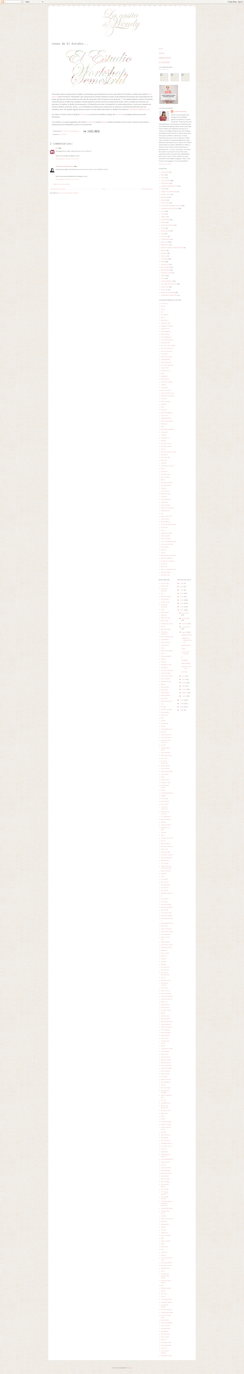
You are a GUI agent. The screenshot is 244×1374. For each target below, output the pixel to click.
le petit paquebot (167, 793)
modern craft (165, 782)
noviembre (186, 618)
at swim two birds (167, 838)
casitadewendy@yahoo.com (139, 109)
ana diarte (164, 890)
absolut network (166, 483)
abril (183, 686)
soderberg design (167, 1312)
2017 (182, 590)
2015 (182, 597)
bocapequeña (166, 934)
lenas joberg (165, 1030)
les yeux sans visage (168, 345)
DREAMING (165, 197)
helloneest (164, 690)
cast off (163, 961)
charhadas (164, 502)
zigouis (163, 684)
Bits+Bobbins (165, 522)
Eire (57, 148)
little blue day (165, 618)
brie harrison (165, 967)
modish (163, 1132)
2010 (182, 700)
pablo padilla (165, 695)
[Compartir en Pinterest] (98, 131)
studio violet (165, 1074)
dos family (164, 863)
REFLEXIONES (165, 270)
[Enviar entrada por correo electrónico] (84, 131)
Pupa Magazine (166, 337)
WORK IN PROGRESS (168, 292)
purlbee (163, 822)
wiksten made (166, 572)
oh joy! (163, 1165)
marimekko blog (166, 1208)
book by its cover (167, 945)
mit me (163, 1085)
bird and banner (166, 701)
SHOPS (163, 276)
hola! (163, 373)
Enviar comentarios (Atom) (68, 193)
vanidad (163, 435)
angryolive (164, 1152)
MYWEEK (164, 253)
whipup (163, 1255)
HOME (163, 222)
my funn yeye (165, 1057)
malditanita (165, 639)
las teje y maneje (167, 670)
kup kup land (165, 1179)
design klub (165, 1224)
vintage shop (165, 1268)
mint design (165, 1051)
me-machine (165, 477)
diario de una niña (167, 508)
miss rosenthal (166, 1065)
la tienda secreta (167, 855)
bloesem (164, 424)
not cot (163, 1100)
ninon (163, 648)
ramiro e (164, 1340)
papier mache (166, 819)
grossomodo (165, 1019)
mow (162, 609)
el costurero (165, 491)
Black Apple (165, 801)
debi (162, 1238)
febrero (185, 693)
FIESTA (163, 214)
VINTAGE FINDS (186, 635)
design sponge (166, 1288)
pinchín (163, 745)
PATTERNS (164, 259)
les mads (164, 564)
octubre (185, 623)
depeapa (164, 950)
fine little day (165, 457)
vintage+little (165, 359)
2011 (182, 610)
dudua (163, 1291)
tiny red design (166, 993)
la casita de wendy (179, 111)
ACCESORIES (165, 172)
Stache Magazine (167, 413)
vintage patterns (166, 1143)
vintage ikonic (166, 1103)
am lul (163, 530)
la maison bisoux (167, 348)
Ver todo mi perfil (165, 164)
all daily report (166, 596)
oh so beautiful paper (168, 541)
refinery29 (164, 455)
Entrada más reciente (58, 189)
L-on (162, 704)
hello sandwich (166, 656)
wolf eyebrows (166, 362)
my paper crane (166, 1265)
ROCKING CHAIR (166, 273)
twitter (104, 122)
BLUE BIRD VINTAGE (167, 429)
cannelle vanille (166, 1068)
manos (163, 977)
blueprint (164, 1221)
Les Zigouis (165, 315)
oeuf (162, 876)
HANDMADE (165, 220)
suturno (163, 662)
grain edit (164, 1113)
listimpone (164, 1054)
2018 (182, 586)
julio (183, 676)
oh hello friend (166, 737)
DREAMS (164, 200)
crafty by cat (165, 602)
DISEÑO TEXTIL (166, 194)
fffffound (164, 566)
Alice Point (164, 804)
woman (163, 550)
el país (163, 449)
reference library (166, 1027)
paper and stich (166, 516)
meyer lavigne (166, 673)
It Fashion (164, 303)
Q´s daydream (166, 816)
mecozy (163, 1230)
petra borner (165, 1162)
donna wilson (165, 1071)
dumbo (163, 659)
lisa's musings (166, 1235)
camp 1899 (165, 368)
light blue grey (166, 629)
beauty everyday (166, 907)
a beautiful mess (167, 729)
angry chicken (165, 1241)
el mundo (164, 527)
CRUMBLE (184, 660)
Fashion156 (165, 329)
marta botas (165, 1007)
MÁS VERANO (186, 663)
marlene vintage (166, 915)
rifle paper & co (166, 755)
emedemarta (165, 885)
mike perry (164, 926)
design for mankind (167, 561)
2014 (182, 600)
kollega (163, 964)
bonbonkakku (166, 1170)
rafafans (164, 874)
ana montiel (165, 768)
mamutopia (165, 693)
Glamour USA (165, 323)
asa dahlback (165, 1082)
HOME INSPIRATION (167, 225)
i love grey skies (166, 1299)
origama (164, 488)
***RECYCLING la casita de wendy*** (166, 1203)
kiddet (163, 1013)
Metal (163, 306)
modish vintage (166, 709)
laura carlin (165, 586)
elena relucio (165, 1135)
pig (162, 513)
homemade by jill (167, 637)
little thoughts (166, 1033)
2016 (182, 593)
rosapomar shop (167, 1048)
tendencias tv (165, 371)
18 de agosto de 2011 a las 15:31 (67, 159)
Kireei (163, 317)
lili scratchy (165, 899)
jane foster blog (166, 676)
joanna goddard (166, 1263)
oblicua (163, 832)
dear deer (164, 698)
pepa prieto (165, 1005)
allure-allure (165, 519)
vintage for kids (166, 665)
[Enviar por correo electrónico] (89, 131)
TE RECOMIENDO (166, 281)
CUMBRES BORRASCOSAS (169, 186)
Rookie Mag (165, 334)
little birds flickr (166, 1173)
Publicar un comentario (61, 184)
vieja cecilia (165, 780)
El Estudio (83, 115)
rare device (165, 887)
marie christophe (167, 1219)
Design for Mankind (167, 396)
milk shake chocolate (168, 555)
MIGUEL (163, 250)
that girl (163, 441)
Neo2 (163, 407)
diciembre (185, 613)
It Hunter (164, 399)
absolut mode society (168, 452)
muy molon (165, 583)
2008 (182, 707)
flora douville (165, 852)
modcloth (164, 432)
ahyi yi (163, 1119)
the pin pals (165, 599)
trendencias (165, 438)
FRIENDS (163, 217)
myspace (164, 1348)
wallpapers (165, 1331)
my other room (166, 1146)
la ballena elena (166, 947)
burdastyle (164, 1138)
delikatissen (165, 860)
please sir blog (166, 1124)
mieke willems (166, 1024)
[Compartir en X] (93, 131)
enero (184, 696)
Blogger (129, 1368)
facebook (90, 122)
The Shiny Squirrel (167, 340)
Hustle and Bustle (167, 421)
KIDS (162, 234)
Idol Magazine (166, 331)
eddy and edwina (167, 996)
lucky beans (165, 1176)
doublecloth (165, 510)
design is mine (166, 1110)
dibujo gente (165, 766)
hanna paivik (165, 942)
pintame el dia (166, 1079)
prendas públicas (167, 558)
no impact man (166, 913)
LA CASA (184, 672)
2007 (182, 710)
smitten (163, 385)
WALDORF (164, 290)
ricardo (163, 721)
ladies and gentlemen (168, 569)
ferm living (164, 621)
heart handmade (167, 771)
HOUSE (163, 228)
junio (184, 679)
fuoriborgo (164, 798)
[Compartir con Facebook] (96, 131)
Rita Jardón (119, 115)
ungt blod (164, 667)
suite (162, 835)
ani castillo (165, 1189)
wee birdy (164, 988)
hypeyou (164, 410)
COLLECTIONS (165, 180)
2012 (182, 607)
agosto (184, 632)
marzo (184, 689)
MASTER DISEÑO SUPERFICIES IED (172, 248)
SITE (161, 49)
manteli (163, 1216)
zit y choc (164, 758)
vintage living (165, 1328)
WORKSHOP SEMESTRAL (169, 295)
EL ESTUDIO (63, 134)
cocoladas (164, 723)
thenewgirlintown (167, 923)
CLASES (163, 178)
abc (162, 312)
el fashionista (165, 474)
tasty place (165, 774)
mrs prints (164, 387)
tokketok (164, 615)
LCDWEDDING (165, 239)
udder (163, 1244)
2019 (182, 583)
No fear (163, 732)
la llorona (164, 236)
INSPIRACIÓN (165, 231)
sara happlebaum (167, 1159)
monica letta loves (167, 393)
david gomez (165, 1035)
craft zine (164, 1252)
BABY (163, 175)
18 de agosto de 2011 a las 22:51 (67, 179)
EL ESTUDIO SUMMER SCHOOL (171, 206)
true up (163, 841)
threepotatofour (166, 1021)
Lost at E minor (166, 443)
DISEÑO (163, 189)
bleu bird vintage (166, 651)
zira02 (163, 1046)
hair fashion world (167, 466)
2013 (182, 603)
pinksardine (165, 612)
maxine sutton (166, 825)
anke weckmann (166, 858)
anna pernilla (165, 752)
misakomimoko (166, 1122)
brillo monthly (166, 538)
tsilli (162, 718)
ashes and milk (166, 929)
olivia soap (165, 1038)
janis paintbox (166, 871)
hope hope (165, 547)
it (161, 896)
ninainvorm (165, 970)
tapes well (164, 910)
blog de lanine (166, 1063)
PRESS (163, 262)
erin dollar (164, 879)
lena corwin (165, 1337)
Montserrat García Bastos (65, 166)
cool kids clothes (167, 382)
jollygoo (164, 796)
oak (162, 593)
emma (163, 790)
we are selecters (166, 351)
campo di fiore (166, 735)
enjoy (183, 648)
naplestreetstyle (166, 533)
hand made (165, 1320)
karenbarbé (165, 687)
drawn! (163, 1227)
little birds (164, 1247)
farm (162, 427)
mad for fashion (166, 999)
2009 (182, 703)
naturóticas (165, 645)
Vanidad (164, 404)
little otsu (164, 1002)
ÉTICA (163, 211)
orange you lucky (167, 623)
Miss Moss (165, 320)
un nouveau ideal (167, 544)
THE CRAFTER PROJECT (168, 284)
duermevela (165, 1016)
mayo (184, 683)
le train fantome (166, 1310)
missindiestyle (166, 485)
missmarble (165, 712)
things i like (165, 287)
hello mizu (164, 849)
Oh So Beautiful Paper (168, 524)
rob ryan (164, 1294)
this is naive (165, 953)
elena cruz (164, 715)
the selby (164, 1076)
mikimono (164, 1233)
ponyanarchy (165, 343)
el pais (163, 552)
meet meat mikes (167, 931)
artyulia (163, 959)
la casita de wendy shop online (165, 1276)
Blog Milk (164, 376)
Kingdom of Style (167, 326)
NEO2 (163, 480)
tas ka (163, 1296)
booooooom (165, 980)
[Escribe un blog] (91, 131)
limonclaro (165, 882)
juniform (164, 956)
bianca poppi (165, 401)
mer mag (164, 902)
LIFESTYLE (164, 242)
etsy (162, 1249)
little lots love (165, 494)
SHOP (161, 53)
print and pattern (167, 1323)
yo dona (164, 496)
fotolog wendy (166, 1345)
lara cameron (165, 1140)
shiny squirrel (165, 505)
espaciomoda (166, 1168)
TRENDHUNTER (166, 418)
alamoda (164, 471)
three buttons (165, 642)
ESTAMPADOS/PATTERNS (169, 208)
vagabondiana (166, 681)
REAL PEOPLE (165, 267)
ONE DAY (164, 256)
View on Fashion (166, 357)
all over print (165, 1325)
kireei (163, 309)
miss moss (165, 415)
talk (162, 1285)
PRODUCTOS (165, 264)
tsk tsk (163, 726)
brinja (163, 626)
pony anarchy (165, 390)
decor (163, 653)
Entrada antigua (147, 189)
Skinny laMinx (165, 844)
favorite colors (166, 1010)
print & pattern (166, 499)
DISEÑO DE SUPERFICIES (169, 192)
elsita (163, 1116)
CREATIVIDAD (165, 183)
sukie (163, 1271)
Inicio (104, 189)
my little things (166, 904)
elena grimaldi (166, 1342)
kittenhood (165, 379)
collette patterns (166, 893)
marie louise (165, 991)
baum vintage (165, 1088)
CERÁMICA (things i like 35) (186, 640)
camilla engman (166, 1302)
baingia (163, 707)
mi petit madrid (166, 446)
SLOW (163, 278)
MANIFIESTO (165, 58)
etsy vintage (165, 1181)
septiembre (186, 627)
